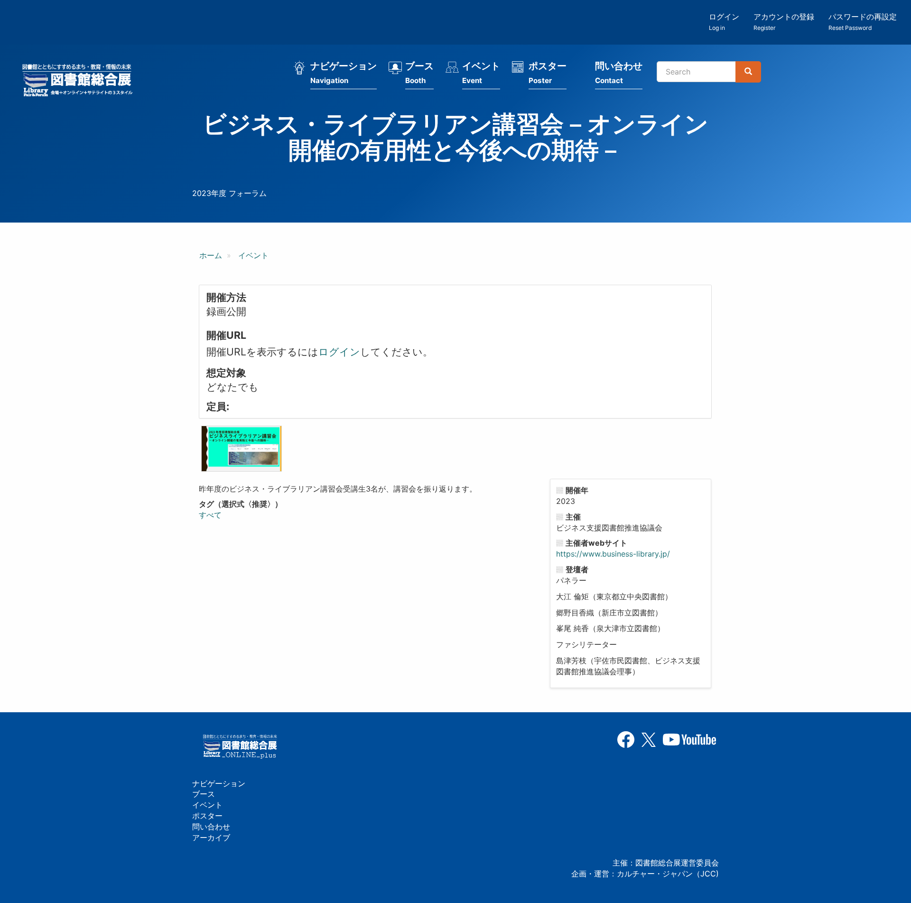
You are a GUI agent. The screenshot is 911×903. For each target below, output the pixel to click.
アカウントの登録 (783, 21)
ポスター (548, 72)
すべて (210, 515)
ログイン (724, 21)
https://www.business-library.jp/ (613, 554)
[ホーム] (80, 81)
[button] (241, 449)
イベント (481, 72)
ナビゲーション (343, 72)
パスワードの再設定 (862, 21)
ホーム (210, 255)
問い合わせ (618, 72)
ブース (419, 72)
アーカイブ (211, 837)
